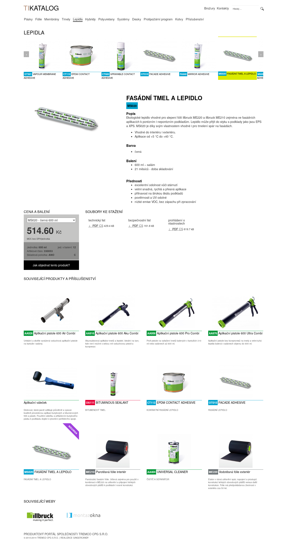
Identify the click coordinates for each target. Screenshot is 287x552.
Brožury (209, 8)
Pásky (28, 19)
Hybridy (90, 19)
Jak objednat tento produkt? (51, 265)
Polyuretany (106, 19)
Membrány (51, 19)
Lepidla (78, 19)
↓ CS (95, 225)
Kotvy (179, 19)
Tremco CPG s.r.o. (48, 537)
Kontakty (223, 8)
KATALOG (41, 8)
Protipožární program (158, 19)
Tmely (66, 19)
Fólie (38, 19)
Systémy (123, 19)
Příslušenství (195, 19)
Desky (136, 19)
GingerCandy (81, 537)
